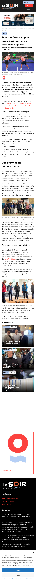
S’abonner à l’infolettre (10, 498)
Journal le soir (12, 78)
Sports (3, 28)
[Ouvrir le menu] (28, 9)
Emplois (29, 5)
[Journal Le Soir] (10, 6)
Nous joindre (6, 504)
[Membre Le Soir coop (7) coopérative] (18, 20)
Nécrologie (28, 2)
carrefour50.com (10, 259)
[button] (33, 552)
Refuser (18, 575)
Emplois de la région (9, 501)
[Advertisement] (18, 411)
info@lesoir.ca (8, 470)
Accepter (18, 570)
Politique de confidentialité (11, 579)
